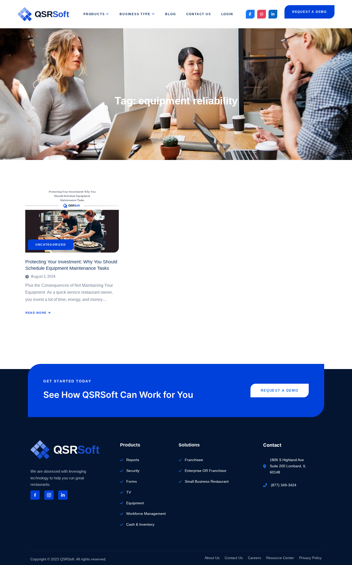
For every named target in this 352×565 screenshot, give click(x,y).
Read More (38, 313)
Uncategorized (51, 244)
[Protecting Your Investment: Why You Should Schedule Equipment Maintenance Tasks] (72, 219)
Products (94, 14)
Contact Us (198, 14)
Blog (170, 14)
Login (227, 14)
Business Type (135, 14)
